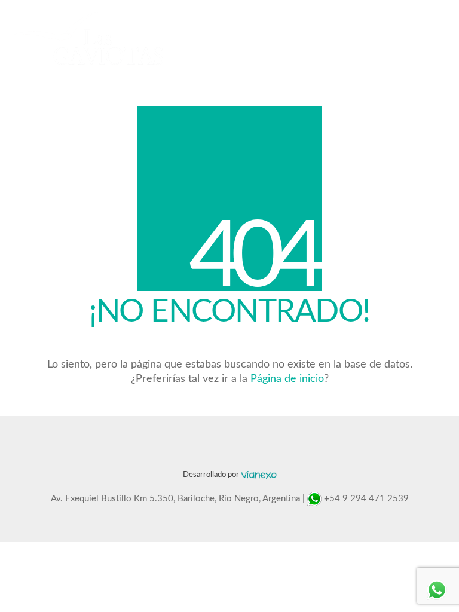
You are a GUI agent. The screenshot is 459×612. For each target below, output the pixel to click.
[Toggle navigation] (438, 38)
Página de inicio (287, 379)
